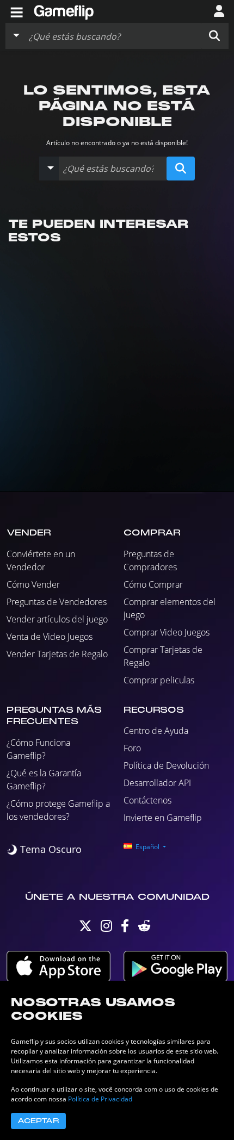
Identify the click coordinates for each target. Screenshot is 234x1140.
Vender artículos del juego (57, 619)
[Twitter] (85, 928)
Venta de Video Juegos (50, 637)
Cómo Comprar (153, 584)
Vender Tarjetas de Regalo (57, 654)
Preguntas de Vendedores (57, 602)
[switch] (44, 849)
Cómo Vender (33, 584)
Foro (132, 748)
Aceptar (38, 1121)
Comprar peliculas (159, 680)
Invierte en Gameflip (163, 818)
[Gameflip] (64, 11)
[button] (214, 36)
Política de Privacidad (100, 1099)
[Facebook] (125, 928)
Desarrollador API (157, 783)
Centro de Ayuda (156, 731)
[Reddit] (144, 928)
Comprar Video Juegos (167, 632)
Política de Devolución (166, 765)
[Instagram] (106, 928)
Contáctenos (147, 800)
